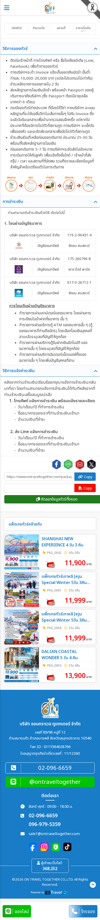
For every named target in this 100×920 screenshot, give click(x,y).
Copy (87, 477)
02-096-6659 (43, 816)
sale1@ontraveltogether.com (54, 834)
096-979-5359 (45, 824)
